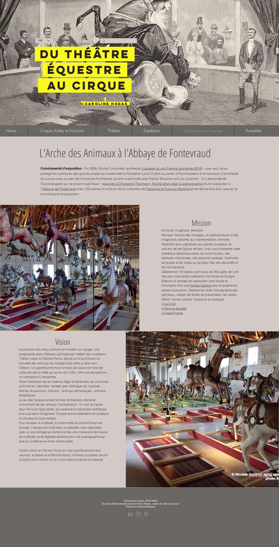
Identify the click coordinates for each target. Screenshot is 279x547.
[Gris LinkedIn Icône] (130, 514)
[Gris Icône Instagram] (138, 514)
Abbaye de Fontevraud (59, 189)
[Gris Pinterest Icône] (146, 514)
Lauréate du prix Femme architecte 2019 (171, 168)
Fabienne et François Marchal (168, 189)
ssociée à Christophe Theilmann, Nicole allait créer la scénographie (153, 184)
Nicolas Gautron (201, 285)
